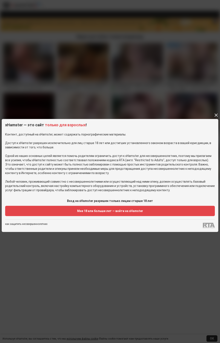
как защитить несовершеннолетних (26, 224)
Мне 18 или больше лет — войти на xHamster (110, 211)
